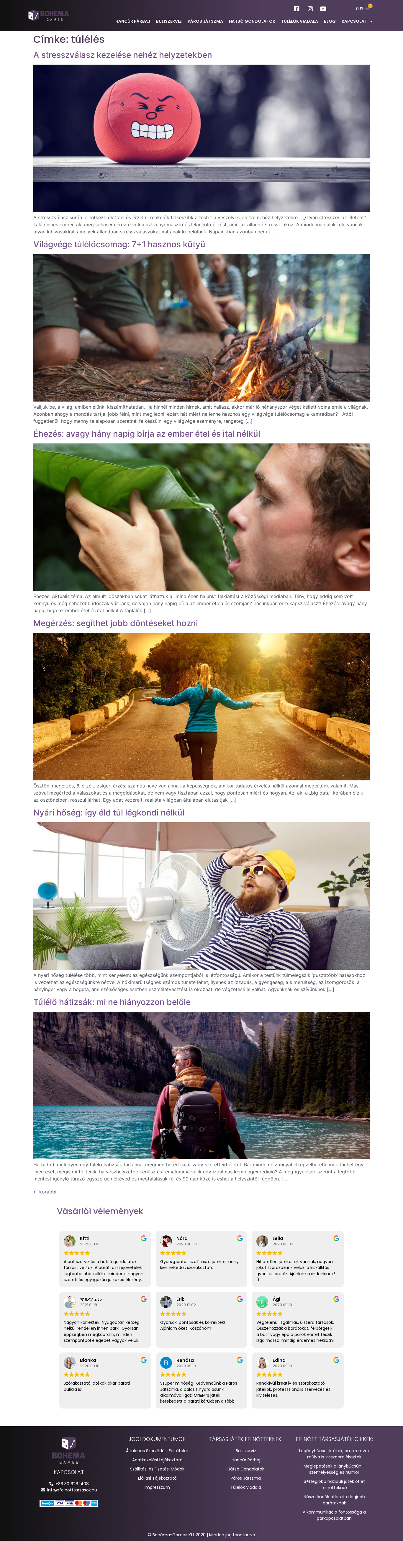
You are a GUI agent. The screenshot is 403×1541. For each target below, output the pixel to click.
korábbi (44, 1192)
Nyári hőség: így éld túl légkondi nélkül (108, 813)
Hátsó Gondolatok (252, 21)
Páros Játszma (205, 21)
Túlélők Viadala (299, 21)
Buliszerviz (169, 21)
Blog (330, 21)
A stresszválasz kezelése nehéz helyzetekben (122, 55)
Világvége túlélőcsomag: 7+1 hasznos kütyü (119, 244)
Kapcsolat (354, 21)
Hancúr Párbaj (132, 21)
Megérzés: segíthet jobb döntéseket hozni (115, 623)
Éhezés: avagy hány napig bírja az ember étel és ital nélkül (146, 434)
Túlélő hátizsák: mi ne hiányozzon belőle (112, 1002)
